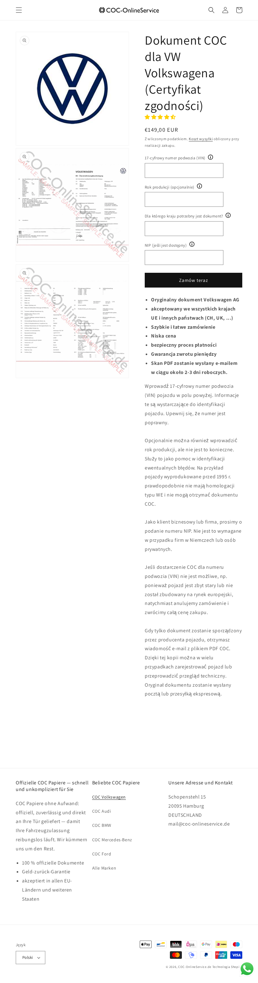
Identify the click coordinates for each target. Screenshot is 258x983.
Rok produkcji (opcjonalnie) (169, 187)
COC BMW (101, 825)
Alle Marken (104, 868)
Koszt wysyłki (201, 138)
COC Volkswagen (109, 797)
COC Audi (101, 811)
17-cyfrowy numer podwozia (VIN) (175, 158)
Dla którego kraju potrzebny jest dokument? (184, 216)
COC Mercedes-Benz (112, 840)
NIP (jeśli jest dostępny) (166, 245)
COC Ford (101, 854)
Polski (27, 957)
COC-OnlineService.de (194, 967)
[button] (19, 10)
